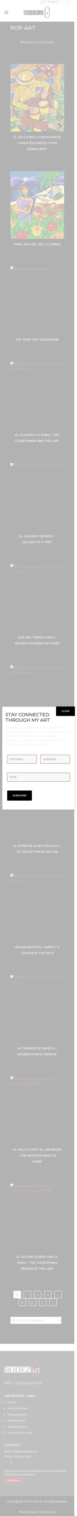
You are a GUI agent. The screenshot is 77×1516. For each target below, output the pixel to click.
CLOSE (65, 711)
